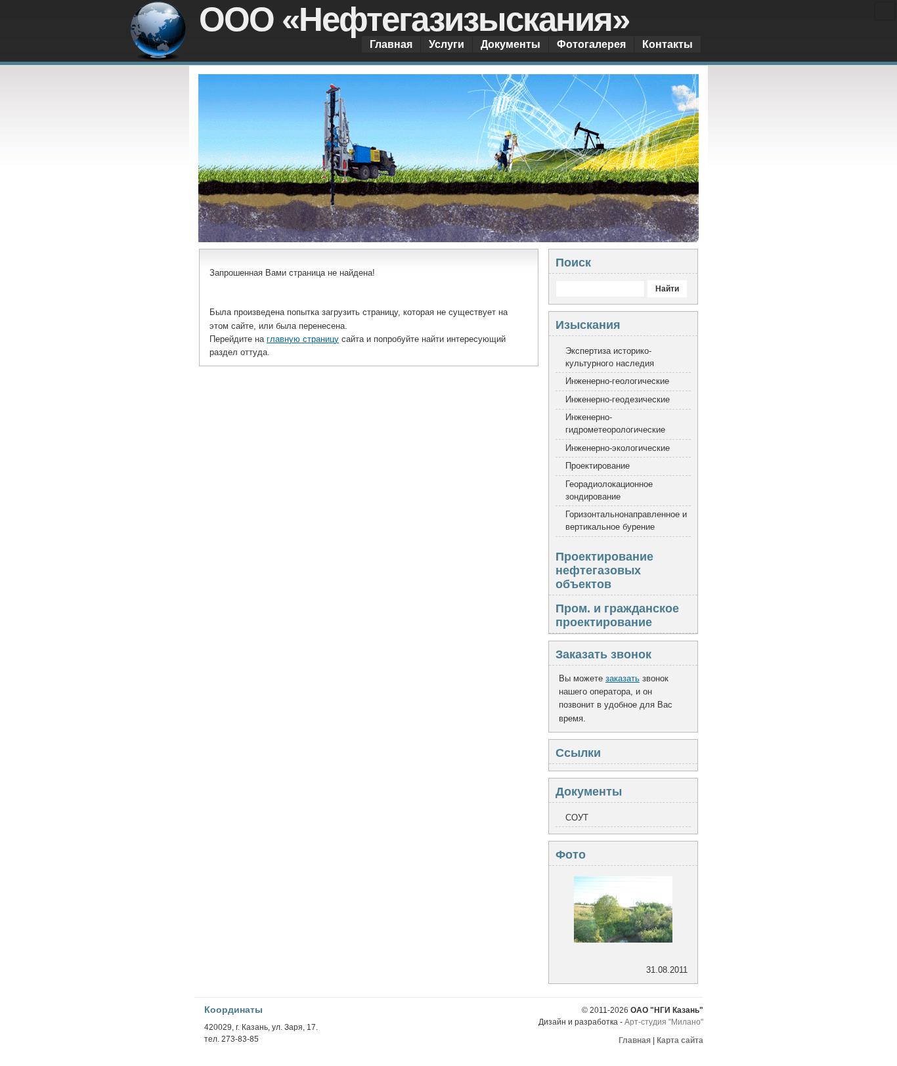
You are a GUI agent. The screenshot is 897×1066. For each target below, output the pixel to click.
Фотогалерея (591, 44)
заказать (622, 678)
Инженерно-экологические (617, 448)
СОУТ (576, 817)
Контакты (667, 44)
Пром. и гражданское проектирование (617, 615)
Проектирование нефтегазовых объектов (604, 570)
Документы (510, 44)
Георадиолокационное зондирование (609, 490)
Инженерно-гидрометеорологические (615, 424)
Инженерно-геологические (617, 381)
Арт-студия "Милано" (663, 1022)
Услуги (446, 44)
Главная (391, 44)
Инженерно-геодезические (617, 399)
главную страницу (303, 339)
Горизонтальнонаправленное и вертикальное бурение (626, 521)
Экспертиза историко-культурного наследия (609, 357)
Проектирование (597, 466)
